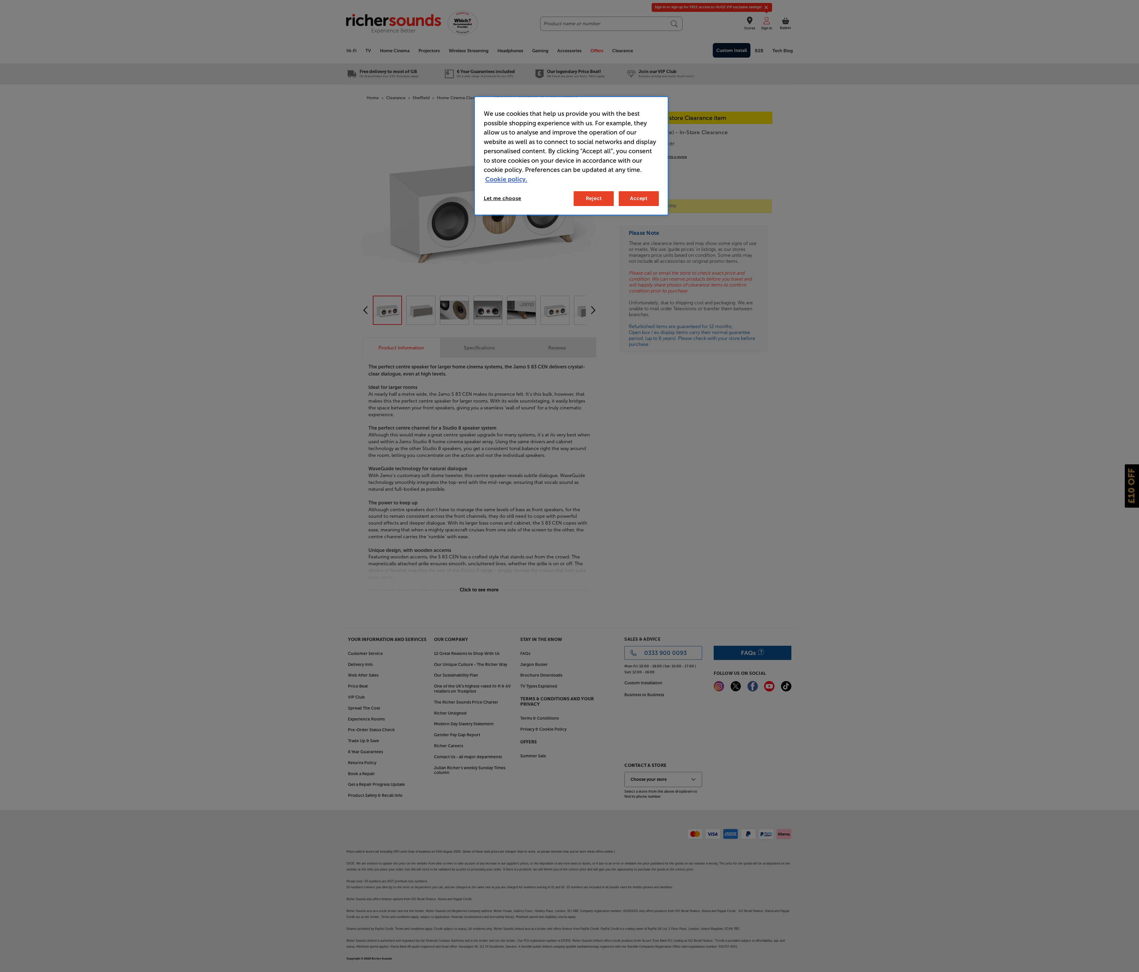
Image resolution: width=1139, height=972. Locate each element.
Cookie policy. (506, 179)
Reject (594, 198)
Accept (639, 198)
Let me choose (502, 198)
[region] (571, 156)
